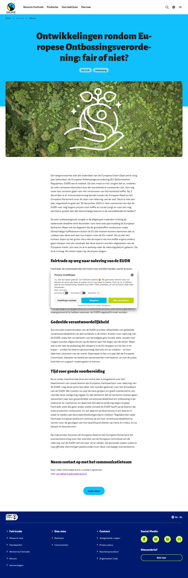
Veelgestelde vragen (110, 538)
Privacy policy (106, 545)
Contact (105, 531)
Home (8, 18)
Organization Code (109, 558)
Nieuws (32, 18)
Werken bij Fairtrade (19, 551)
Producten (52, 7)
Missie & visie (16, 538)
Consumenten (61, 545)
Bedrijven (59, 538)
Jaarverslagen (16, 565)
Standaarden (15, 545)
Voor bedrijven (70, 7)
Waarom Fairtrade (33, 7)
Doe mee (86, 7)
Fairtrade (15, 531)
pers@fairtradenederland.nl (71, 473)
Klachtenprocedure (109, 551)
